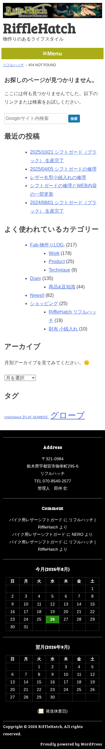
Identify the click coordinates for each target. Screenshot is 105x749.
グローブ (67, 415)
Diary (35, 278)
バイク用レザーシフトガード (35, 519)
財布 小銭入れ (63, 328)
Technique (59, 269)
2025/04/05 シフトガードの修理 (63, 169)
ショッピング (44, 303)
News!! (37, 295)
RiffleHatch (39, 27)
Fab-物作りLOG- (47, 244)
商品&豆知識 (62, 286)
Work (54, 253)
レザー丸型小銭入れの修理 (58, 177)
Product (57, 261)
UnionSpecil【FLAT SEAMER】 (26, 417)
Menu (54, 53)
